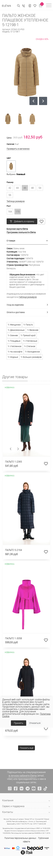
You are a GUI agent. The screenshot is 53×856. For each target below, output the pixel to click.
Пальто (29, 324)
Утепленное (15, 346)
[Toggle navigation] (49, 6)
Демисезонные (17, 330)
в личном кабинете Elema (23, 775)
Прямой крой (28, 335)
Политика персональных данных (20, 838)
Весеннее (33, 330)
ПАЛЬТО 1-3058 (13, 638)
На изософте (16, 351)
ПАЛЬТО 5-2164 (13, 549)
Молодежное (33, 351)
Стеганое (30, 346)
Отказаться (34, 723)
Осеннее (14, 335)
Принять (18, 723)
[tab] (27, 241)
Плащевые (15, 340)
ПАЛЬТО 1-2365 (13, 461)
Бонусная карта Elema (17, 228)
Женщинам (15, 324)
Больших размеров (32, 357)
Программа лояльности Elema (21, 232)
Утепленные (31, 340)
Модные (14, 357)
